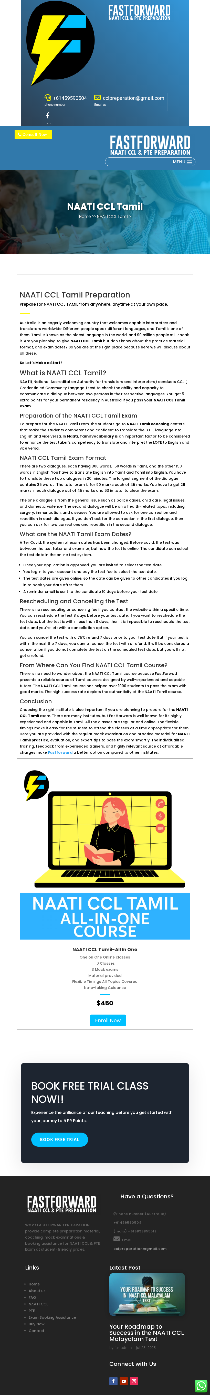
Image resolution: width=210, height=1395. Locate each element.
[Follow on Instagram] (134, 1381)
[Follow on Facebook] (113, 1381)
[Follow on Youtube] (124, 1381)
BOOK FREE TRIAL (59, 1139)
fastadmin (123, 1347)
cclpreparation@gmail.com (140, 1248)
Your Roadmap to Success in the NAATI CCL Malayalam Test (146, 1333)
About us (37, 1290)
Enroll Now (108, 1020)
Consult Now (35, 134)
